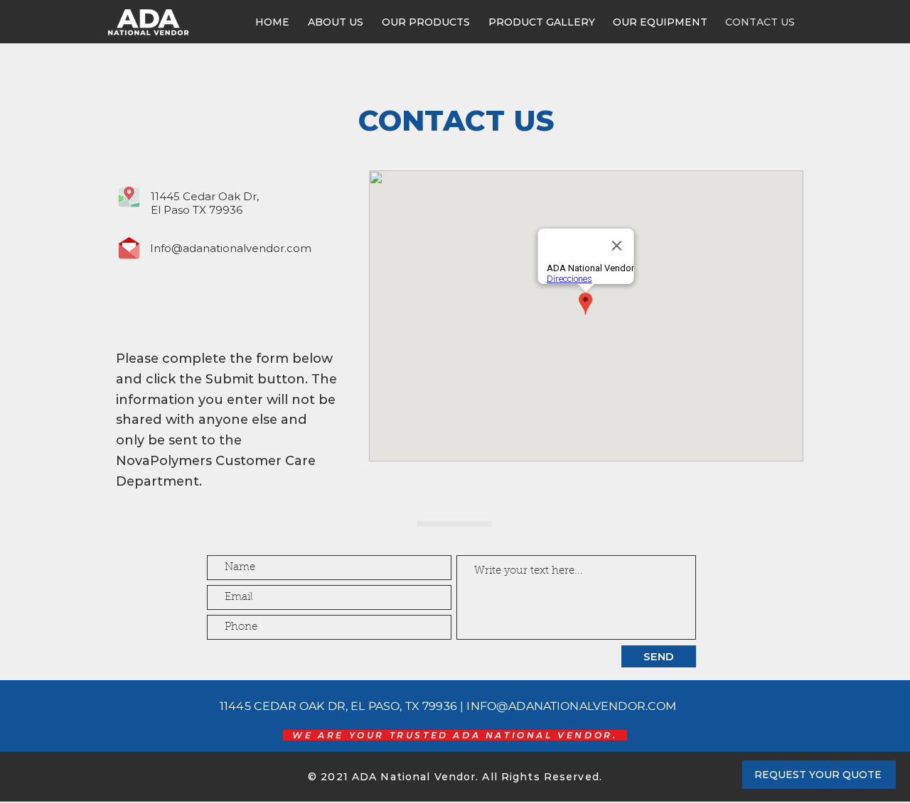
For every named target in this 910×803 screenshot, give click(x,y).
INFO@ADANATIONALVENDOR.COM (571, 706)
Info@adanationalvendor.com (230, 248)
